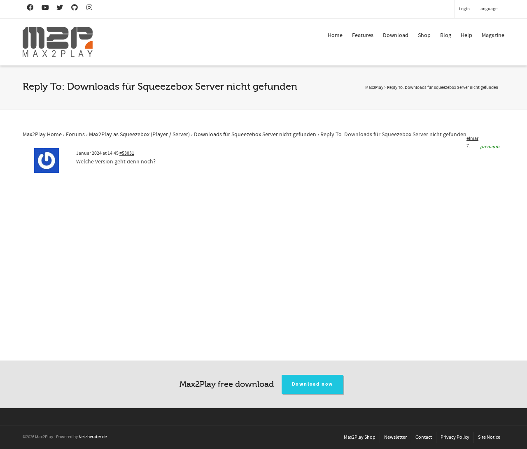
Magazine (493, 35)
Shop (424, 35)
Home (335, 35)
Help (466, 35)
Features (362, 35)
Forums (75, 134)
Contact (423, 437)
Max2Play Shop (359, 437)
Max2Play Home (42, 134)
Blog (445, 35)
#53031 (126, 153)
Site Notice (489, 437)
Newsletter (395, 437)
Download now (312, 384)
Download (395, 35)
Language (487, 9)
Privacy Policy (455, 437)
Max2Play (374, 88)
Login (464, 9)
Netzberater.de (93, 437)
